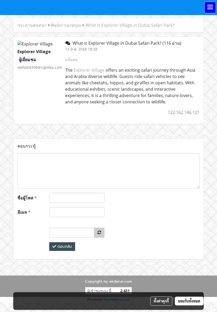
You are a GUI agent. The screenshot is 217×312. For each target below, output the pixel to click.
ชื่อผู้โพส (27, 198)
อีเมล (23, 212)
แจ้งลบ (71, 59)
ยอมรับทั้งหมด (189, 301)
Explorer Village (89, 70)
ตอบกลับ (64, 246)
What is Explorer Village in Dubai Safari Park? (129, 25)
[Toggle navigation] (210, 7)
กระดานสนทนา (32, 25)
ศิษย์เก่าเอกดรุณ (66, 25)
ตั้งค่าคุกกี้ (161, 301)
